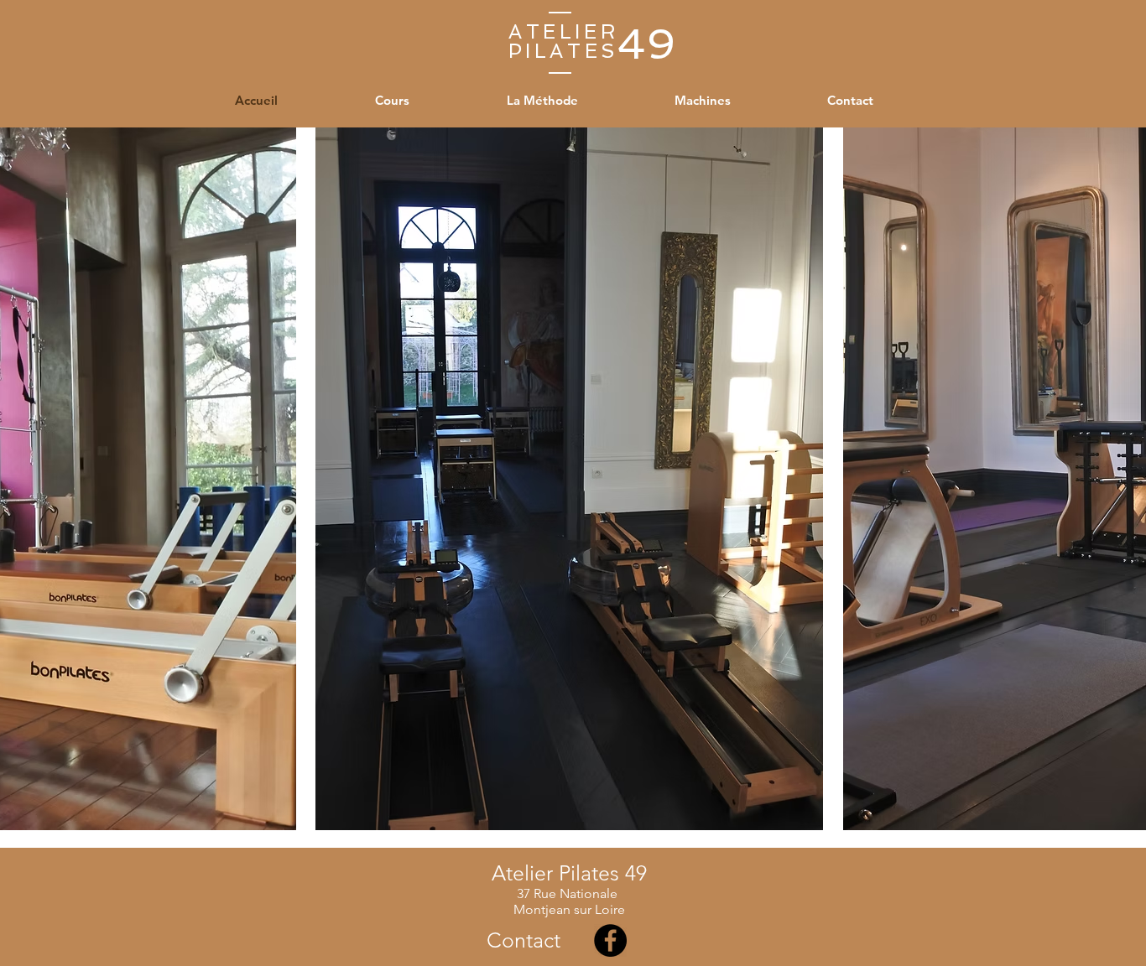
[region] (569, 477)
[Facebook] (610, 940)
